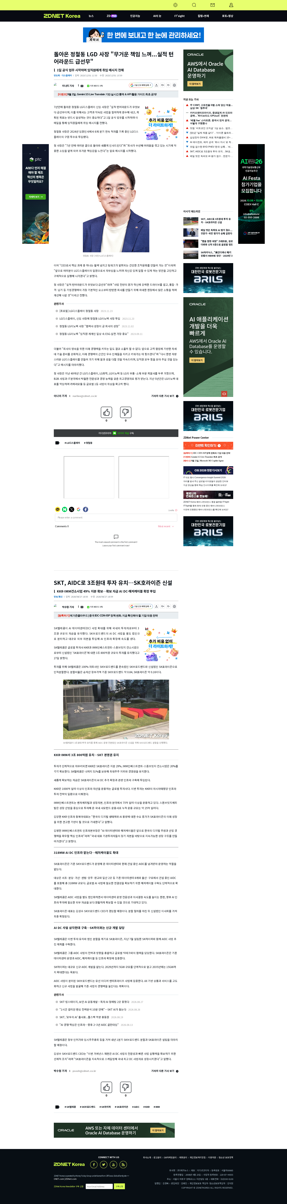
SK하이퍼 (106, 1106)
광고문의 (157, 1157)
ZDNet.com (71, 1178)
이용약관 (212, 1157)
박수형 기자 (68, 607)
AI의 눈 (157, 16)
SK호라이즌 (122, 1106)
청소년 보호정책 (226, 1157)
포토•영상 (227, 16)
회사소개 (147, 1157)
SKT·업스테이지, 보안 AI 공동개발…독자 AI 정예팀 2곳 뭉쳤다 (94, 1002)
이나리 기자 (68, 85)
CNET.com (59, 1178)
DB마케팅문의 (170, 1157)
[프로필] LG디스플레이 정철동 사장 (79, 311)
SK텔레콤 (71, 1106)
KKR (147, 1106)
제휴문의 (183, 1157)
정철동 (89, 442)
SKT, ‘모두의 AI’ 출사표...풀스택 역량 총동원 (84, 1017)
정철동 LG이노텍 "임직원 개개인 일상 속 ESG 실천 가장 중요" (94, 334)
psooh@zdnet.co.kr (84, 1071)
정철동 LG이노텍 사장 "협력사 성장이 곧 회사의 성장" (89, 326)
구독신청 (119, 1186)
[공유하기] (156, 85)
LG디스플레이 (73, 442)
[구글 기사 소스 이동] (141, 86)
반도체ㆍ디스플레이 (63, 75)
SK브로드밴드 (89, 1106)
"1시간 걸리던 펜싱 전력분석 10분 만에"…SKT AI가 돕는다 (92, 1009)
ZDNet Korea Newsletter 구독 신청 (68, 1186)
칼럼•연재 (203, 16)
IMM (157, 1106)
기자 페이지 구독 (96, 85)
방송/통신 (58, 596)
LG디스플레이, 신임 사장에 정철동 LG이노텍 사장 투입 (89, 318)
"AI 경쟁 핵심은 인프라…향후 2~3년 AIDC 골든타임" (89, 1025)
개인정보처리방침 (198, 1157)
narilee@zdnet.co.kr (85, 396)
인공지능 (135, 16)
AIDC (136, 1106)
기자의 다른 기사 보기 (163, 396)
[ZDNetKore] (66, 9)
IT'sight (179, 16)
